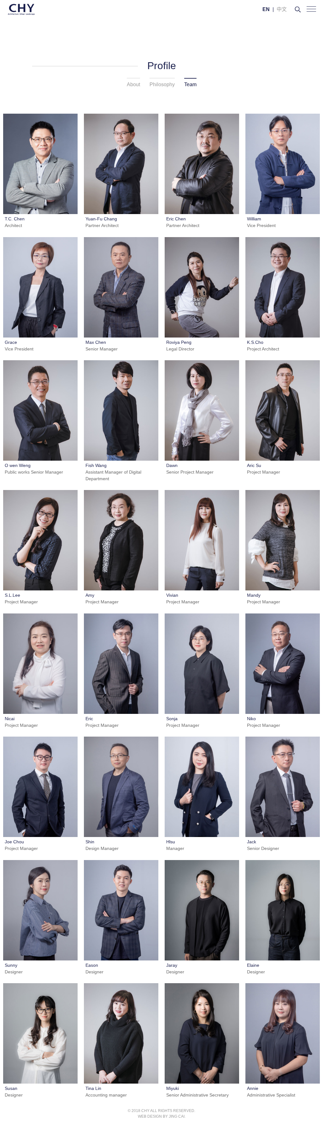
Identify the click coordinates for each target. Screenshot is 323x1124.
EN (266, 9)
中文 (282, 9)
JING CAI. (177, 1116)
